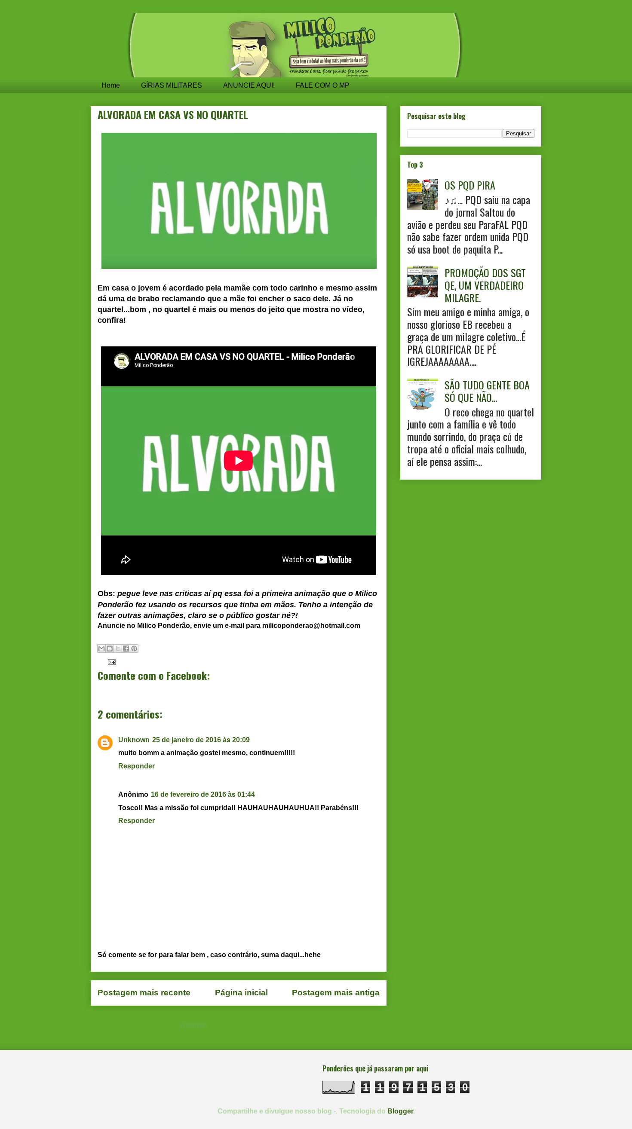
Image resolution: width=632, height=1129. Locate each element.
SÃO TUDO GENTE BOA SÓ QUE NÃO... (487, 391)
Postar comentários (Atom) (253, 1025)
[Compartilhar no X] (118, 648)
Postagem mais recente (144, 992)
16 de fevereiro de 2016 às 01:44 (203, 794)
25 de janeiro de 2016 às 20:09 (201, 739)
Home (110, 85)
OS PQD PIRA (470, 185)
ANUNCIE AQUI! (249, 85)
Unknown (134, 739)
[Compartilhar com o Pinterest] (134, 648)
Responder (136, 766)
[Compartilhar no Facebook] (126, 648)
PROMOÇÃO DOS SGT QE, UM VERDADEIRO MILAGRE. (485, 285)
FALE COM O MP (323, 85)
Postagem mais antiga (336, 992)
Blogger (400, 1111)
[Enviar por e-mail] (101, 648)
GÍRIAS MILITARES (171, 85)
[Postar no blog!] (109, 648)
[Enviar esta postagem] (110, 661)
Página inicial (241, 992)
